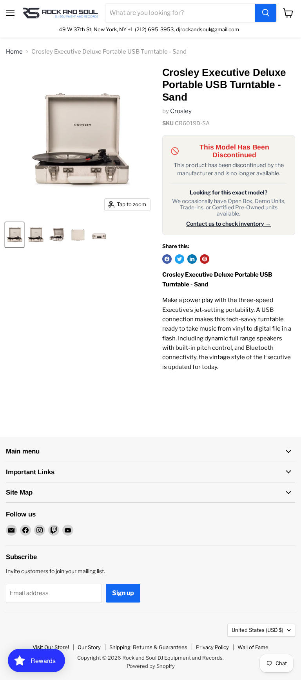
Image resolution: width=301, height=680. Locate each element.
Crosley (181, 111)
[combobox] (180, 13)
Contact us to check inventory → (228, 224)
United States (257, 630)
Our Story (89, 647)
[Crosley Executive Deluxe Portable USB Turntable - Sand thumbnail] (14, 234)
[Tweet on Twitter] (179, 259)
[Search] (265, 13)
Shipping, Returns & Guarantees (148, 647)
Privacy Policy (212, 647)
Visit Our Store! (51, 647)
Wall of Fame (253, 647)
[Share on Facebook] (167, 259)
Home (14, 52)
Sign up (123, 593)
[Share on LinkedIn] (192, 259)
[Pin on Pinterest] (204, 259)
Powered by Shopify (151, 666)
